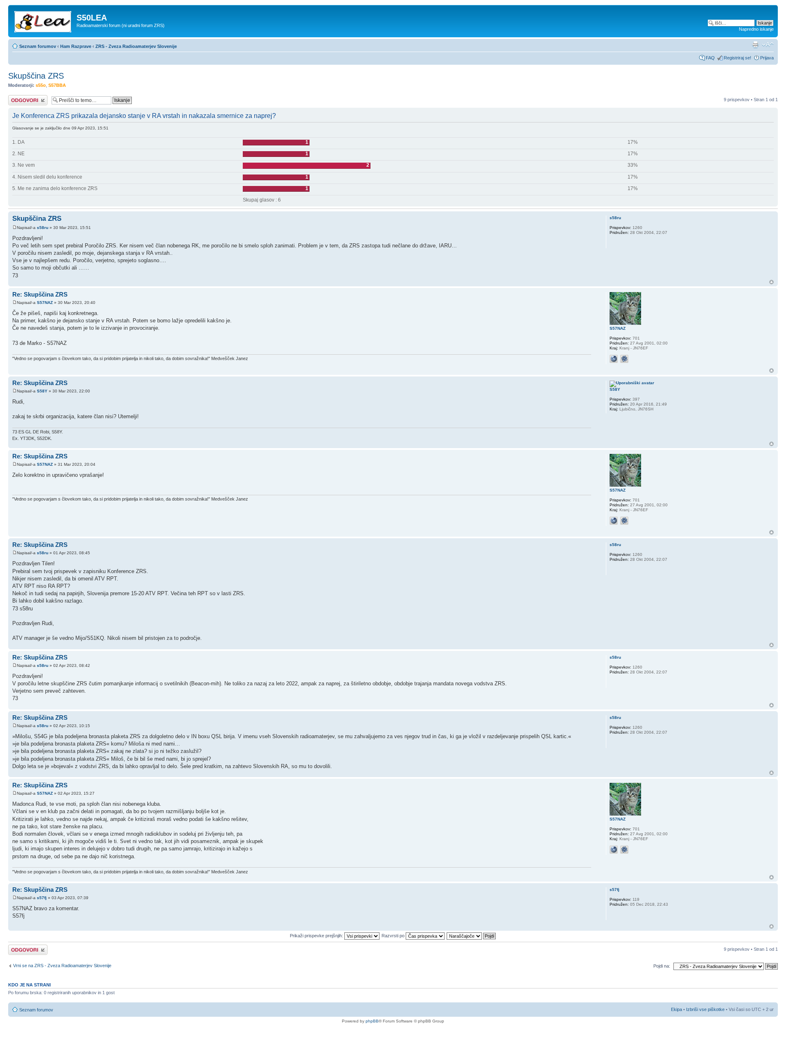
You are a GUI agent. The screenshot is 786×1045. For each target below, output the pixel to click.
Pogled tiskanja (755, 44)
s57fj (42, 897)
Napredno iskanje (756, 29)
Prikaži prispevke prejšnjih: (317, 935)
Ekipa (676, 1009)
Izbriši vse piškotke (706, 1009)
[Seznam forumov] (43, 20)
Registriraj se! (737, 57)
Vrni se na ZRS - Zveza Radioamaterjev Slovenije (62, 965)
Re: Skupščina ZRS (40, 294)
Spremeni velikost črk (768, 44)
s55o (41, 85)
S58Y (42, 391)
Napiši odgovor (23, 97)
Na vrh (771, 282)
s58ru (42, 227)
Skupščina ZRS (36, 75)
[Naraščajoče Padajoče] (472, 935)
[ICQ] (624, 359)
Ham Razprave (75, 46)
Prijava (767, 57)
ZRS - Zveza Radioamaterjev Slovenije (136, 46)
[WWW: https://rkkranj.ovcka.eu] (614, 359)
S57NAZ (45, 302)
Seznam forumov (37, 46)
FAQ (710, 57)
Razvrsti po (394, 935)
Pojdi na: (661, 965)
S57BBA (57, 85)
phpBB (372, 1021)
